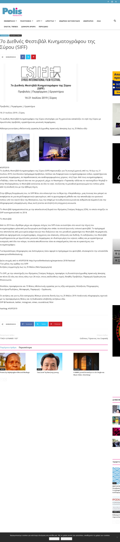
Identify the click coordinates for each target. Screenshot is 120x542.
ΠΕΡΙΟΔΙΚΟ (43, 26)
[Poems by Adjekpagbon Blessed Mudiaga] (17, 361)
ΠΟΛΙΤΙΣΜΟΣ (25, 21)
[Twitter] (116, 1)
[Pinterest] (33, 57)
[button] (115, 21)
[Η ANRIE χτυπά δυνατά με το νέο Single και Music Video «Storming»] (90, 361)
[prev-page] (1, 379)
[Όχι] (117, 537)
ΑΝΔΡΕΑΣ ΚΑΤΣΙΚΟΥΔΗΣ (69, 21)
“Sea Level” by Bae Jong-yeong (48, 372)
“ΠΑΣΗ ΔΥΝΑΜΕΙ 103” (9, 338)
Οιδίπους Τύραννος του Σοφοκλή (94, 338)
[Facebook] (108, 1)
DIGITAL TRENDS (11, 26)
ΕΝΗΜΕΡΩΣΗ (9, 21)
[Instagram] (112, 1)
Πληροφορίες (66, 539)
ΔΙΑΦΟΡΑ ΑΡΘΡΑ (28, 26)
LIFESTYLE (50, 21)
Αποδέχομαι (54, 539)
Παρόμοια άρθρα (8, 347)
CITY (38, 21)
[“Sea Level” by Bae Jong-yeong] (54, 361)
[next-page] (5, 379)
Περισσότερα (25, 347)
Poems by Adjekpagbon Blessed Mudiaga (15, 372)
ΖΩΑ (99, 21)
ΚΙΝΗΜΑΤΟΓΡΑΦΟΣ (15, 35)
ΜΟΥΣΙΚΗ (77, 369)
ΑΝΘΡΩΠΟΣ (88, 21)
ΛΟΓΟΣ (3, 369)
